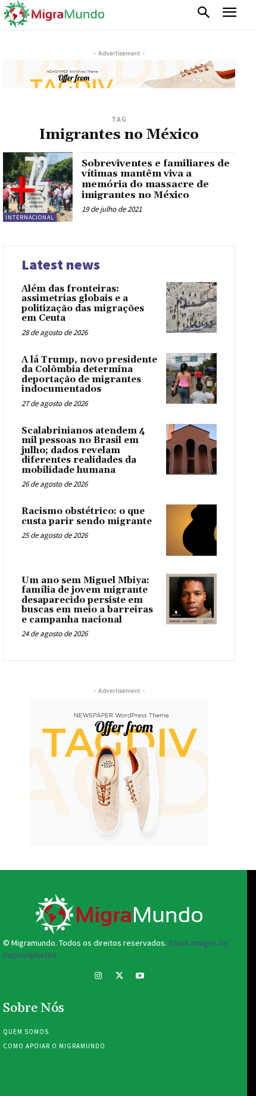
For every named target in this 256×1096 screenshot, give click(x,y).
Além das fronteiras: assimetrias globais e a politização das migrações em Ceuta (82, 303)
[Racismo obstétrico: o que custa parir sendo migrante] (191, 529)
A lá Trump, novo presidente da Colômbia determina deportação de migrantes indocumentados (89, 374)
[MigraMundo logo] (53, 14)
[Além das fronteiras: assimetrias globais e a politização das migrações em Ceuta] (191, 307)
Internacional (29, 217)
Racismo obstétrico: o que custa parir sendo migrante (86, 516)
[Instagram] (97, 977)
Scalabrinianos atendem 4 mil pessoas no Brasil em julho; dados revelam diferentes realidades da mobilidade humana (83, 450)
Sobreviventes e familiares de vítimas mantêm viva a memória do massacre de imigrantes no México (156, 179)
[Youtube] (140, 977)
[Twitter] (118, 977)
